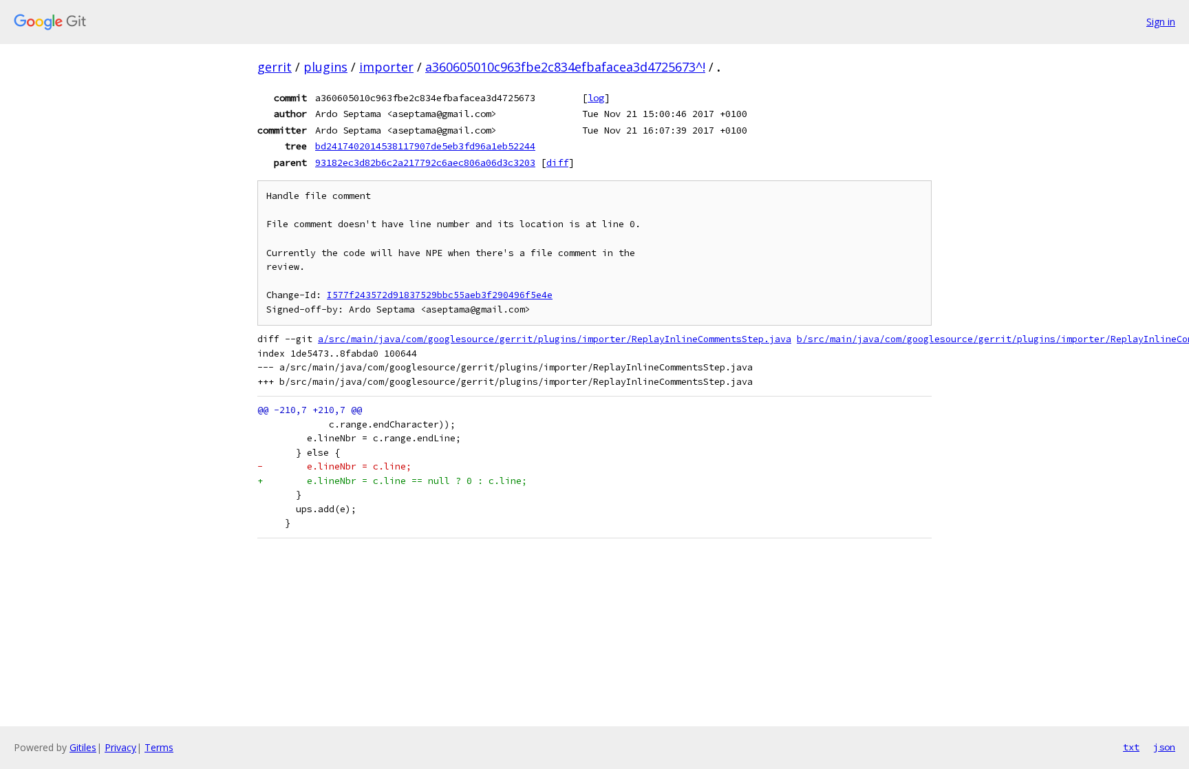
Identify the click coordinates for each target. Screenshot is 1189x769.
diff (557, 162)
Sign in (1160, 21)
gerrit (274, 67)
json (1164, 747)
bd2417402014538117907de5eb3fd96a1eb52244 (425, 146)
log (596, 98)
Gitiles (82, 747)
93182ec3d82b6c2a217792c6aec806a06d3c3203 (425, 162)
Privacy (120, 747)
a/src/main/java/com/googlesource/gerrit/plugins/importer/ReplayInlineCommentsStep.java (554, 339)
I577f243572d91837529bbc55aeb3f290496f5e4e (440, 295)
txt (1131, 747)
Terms (158, 747)
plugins (325, 67)
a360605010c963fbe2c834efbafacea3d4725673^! (565, 67)
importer (386, 67)
